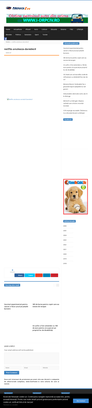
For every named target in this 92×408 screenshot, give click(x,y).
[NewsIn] (18, 8)
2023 (64, 240)
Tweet (30, 275)
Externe (63, 29)
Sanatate (27, 35)
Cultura (44, 29)
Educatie (54, 29)
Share (20, 275)
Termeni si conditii (10, 405)
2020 (64, 254)
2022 (64, 245)
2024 (64, 235)
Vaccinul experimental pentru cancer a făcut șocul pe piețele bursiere (16, 306)
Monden (9, 35)
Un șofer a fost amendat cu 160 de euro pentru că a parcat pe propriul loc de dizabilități (45, 328)
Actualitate (18, 29)
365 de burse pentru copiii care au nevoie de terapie (46, 305)
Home (8, 29)
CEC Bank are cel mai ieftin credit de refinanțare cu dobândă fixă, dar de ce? (75, 77)
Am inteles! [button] (81, 401)
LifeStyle (80, 29)
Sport (37, 35)
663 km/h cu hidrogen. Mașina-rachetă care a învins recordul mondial (73, 103)
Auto (36, 29)
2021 (64, 249)
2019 (64, 259)
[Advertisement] (31, 74)
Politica (18, 35)
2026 (64, 226)
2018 (64, 263)
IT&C (71, 29)
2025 (64, 231)
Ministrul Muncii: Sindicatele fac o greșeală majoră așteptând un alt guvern (74, 86)
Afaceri (28, 29)
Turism (45, 35)
